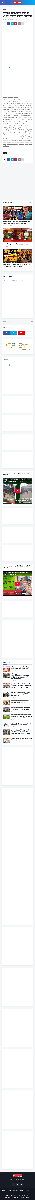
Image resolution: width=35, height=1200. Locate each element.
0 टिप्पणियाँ (18, 19)
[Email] (19, 23)
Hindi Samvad (15, 1190)
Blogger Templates (17, 1192)
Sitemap (22, 1197)
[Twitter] (12, 23)
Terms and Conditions (24, 1195)
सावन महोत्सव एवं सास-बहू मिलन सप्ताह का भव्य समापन (16, 244)
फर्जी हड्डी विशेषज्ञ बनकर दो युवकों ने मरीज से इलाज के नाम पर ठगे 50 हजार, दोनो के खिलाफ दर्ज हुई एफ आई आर (20, 694)
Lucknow (9, 9)
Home (7, 1195)
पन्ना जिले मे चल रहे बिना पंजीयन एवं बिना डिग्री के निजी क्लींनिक (21, 739)
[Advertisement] (17, 46)
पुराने (32, 321)
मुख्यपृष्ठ (4, 9)
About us (13, 1195)
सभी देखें (30, 202)
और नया (4, 321)
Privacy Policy (6, 1197)
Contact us (29, 1197)
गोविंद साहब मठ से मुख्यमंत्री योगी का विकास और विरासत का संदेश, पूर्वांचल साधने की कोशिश (21, 667)
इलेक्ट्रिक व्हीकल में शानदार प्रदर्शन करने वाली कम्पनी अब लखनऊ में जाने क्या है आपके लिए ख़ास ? (16, 265)
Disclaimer (15, 1197)
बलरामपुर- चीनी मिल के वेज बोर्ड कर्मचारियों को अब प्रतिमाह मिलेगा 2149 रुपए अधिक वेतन (21, 724)
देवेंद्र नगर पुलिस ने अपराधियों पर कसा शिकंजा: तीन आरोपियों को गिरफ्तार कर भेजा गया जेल (20, 708)
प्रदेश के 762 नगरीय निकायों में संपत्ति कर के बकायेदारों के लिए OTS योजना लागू (20, 701)
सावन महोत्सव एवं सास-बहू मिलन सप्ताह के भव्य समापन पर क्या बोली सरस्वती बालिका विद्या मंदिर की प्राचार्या (16, 222)
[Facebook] (8, 23)
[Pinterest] (15, 23)
